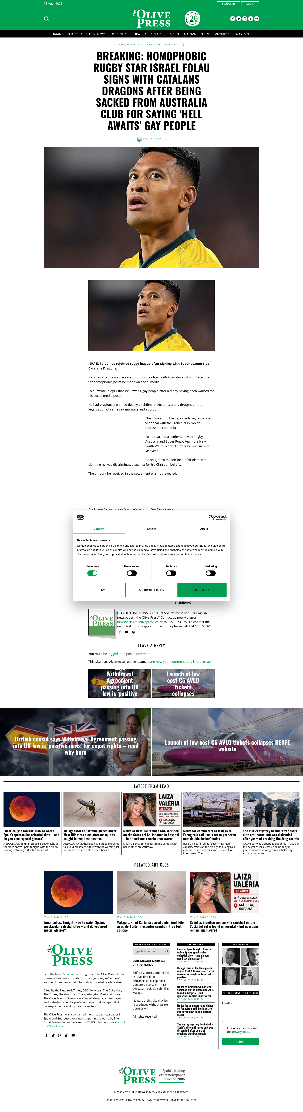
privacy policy (241, 1032)
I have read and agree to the (243, 1030)
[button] (166, 951)
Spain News (132, 509)
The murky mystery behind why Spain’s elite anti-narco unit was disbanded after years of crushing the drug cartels (271, 834)
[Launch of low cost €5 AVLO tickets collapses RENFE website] (183, 683)
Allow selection (151, 589)
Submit (240, 1042)
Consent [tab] (99, 528)
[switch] (132, 573)
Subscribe (228, 3)
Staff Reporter (157, 138)
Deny (101, 589)
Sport (158, 44)
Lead (149, 44)
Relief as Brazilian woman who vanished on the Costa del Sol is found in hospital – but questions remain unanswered (151, 834)
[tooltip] (232, 18)
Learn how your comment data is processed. (180, 661)
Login (250, 3)
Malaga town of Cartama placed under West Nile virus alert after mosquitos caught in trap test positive (90, 834)
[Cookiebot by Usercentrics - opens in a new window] (211, 517)
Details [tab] (151, 528)
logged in (115, 654)
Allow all (202, 589)
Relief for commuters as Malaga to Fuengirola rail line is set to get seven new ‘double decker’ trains (209, 834)
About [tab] (204, 528)
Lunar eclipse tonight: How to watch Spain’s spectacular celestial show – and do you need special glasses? (31, 834)
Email (227, 1003)
